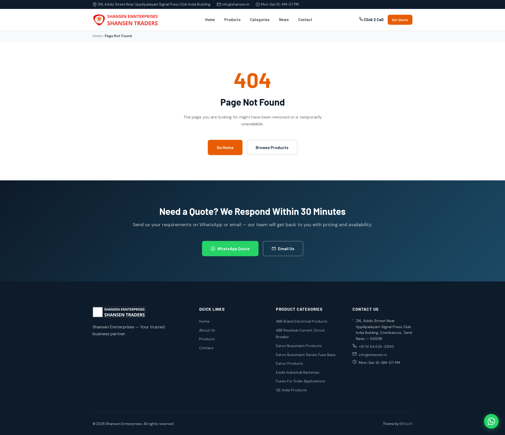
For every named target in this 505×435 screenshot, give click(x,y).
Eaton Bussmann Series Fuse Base (306, 354)
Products (232, 19)
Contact (305, 19)
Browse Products (272, 147)
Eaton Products (289, 363)
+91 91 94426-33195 (376, 346)
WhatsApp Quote (233, 248)
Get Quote (400, 20)
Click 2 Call (373, 19)
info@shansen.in (235, 4)
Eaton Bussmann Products (299, 345)
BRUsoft (406, 424)
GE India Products (291, 390)
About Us (207, 330)
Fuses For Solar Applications (300, 381)
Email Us (286, 248)
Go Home (225, 147)
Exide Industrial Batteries (297, 372)
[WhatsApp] (491, 421)
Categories (260, 19)
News (284, 19)
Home (210, 19)
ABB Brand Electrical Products (301, 321)
